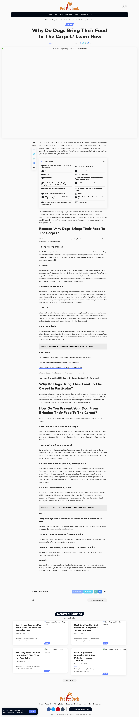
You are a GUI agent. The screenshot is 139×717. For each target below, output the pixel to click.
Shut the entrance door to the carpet (90, 183)
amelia (51, 43)
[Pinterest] (19, 6)
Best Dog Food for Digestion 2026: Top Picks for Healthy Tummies (84, 656)
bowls (68, 270)
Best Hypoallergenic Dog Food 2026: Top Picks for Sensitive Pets (28, 628)
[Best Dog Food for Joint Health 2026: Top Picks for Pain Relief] (56, 660)
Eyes (86, 714)
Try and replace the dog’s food (54, 193)
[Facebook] (12, 6)
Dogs (69, 24)
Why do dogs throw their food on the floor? (89, 198)
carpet (67, 394)
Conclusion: (83, 202)
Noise (46, 171)
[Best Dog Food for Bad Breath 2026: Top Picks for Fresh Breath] (114, 633)
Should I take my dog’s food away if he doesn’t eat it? (56, 203)
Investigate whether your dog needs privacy (89, 189)
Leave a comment (98, 600)
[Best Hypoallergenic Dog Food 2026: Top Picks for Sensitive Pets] (56, 633)
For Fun (46, 174)
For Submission (83, 174)
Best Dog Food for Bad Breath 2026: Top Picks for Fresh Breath (86, 628)
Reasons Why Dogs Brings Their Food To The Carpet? (56, 167)
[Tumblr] (22, 6)
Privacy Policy (7, 712)
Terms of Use (19, 712)
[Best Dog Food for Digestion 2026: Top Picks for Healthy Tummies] (114, 661)
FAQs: (80, 193)
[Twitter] (15, 6)
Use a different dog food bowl (54, 188)
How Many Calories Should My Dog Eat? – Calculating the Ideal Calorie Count (69, 378)
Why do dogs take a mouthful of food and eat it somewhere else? (55, 198)
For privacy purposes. (85, 166)
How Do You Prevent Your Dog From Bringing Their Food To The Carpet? (54, 184)
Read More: (48, 177)
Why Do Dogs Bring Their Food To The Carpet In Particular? (89, 178)
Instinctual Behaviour (85, 171)
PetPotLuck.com (57, 714)
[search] (91, 14)
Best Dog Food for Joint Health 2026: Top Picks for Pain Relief (28, 655)
